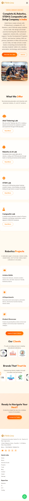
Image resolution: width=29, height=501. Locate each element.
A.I (1, 485)
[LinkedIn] (5, 450)
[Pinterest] (15, 450)
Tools (2, 467)
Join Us (23, 54)
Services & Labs (5, 462)
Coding (3, 490)
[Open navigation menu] (27, 3)
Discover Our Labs (9, 54)
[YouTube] (2, 450)
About (2, 460)
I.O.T (2, 488)
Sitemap (3, 476)
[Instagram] (9, 450)
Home (2, 458)
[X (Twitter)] (12, 450)
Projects (3, 465)
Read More (8, 130)
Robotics (3, 483)
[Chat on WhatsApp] (24, 496)
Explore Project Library (14, 333)
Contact (3, 471)
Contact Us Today (14, 417)
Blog (2, 469)
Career (3, 474)
